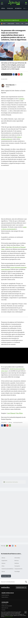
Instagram (12, 545)
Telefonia (16, 563)
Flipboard (19, 74)
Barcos (17, 23)
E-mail (21, 74)
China (4, 23)
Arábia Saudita (11, 23)
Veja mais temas (6, 576)
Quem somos (4, 603)
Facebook (14, 74)
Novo (26, 4)
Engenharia (4, 560)
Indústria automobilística (7, 568)
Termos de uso (5, 607)
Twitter (16, 74)
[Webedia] (5, 588)
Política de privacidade (7, 605)
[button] (11, 85)
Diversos (16, 560)
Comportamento (18, 422)
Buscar (26, 581)
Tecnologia (10, 8)
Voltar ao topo (20, 587)
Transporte (17, 566)
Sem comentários (7, 74)
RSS (15, 545)
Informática (18, 8)
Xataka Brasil (14, 2)
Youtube (10, 545)
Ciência (3, 8)
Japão (26, 23)
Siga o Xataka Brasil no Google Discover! (10, 20)
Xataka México (5, 597)
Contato (3, 610)
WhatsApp (7, 545)
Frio (22, 23)
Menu (2, 4)
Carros (3, 571)
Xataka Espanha (5, 595)
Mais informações (9, 616)
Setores (3, 563)
